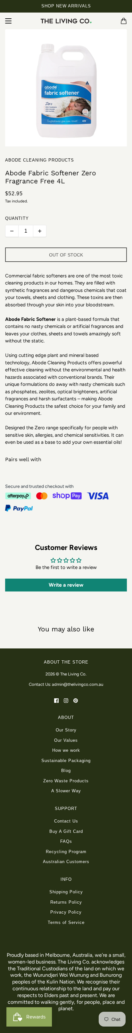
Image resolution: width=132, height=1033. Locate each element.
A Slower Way (66, 790)
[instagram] (66, 700)
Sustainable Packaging (66, 760)
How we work (66, 750)
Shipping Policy (66, 891)
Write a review (66, 585)
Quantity (17, 218)
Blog (66, 770)
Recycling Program (66, 851)
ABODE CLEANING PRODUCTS (39, 160)
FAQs (66, 841)
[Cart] (123, 21)
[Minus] (12, 231)
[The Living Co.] (66, 21)
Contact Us (66, 821)
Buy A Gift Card (66, 831)
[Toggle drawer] (8, 20)
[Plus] (39, 231)
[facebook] (56, 700)
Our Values (66, 740)
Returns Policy (66, 902)
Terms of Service (66, 922)
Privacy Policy (66, 912)
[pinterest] (75, 700)
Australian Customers (66, 861)
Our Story (66, 730)
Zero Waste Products (66, 780)
